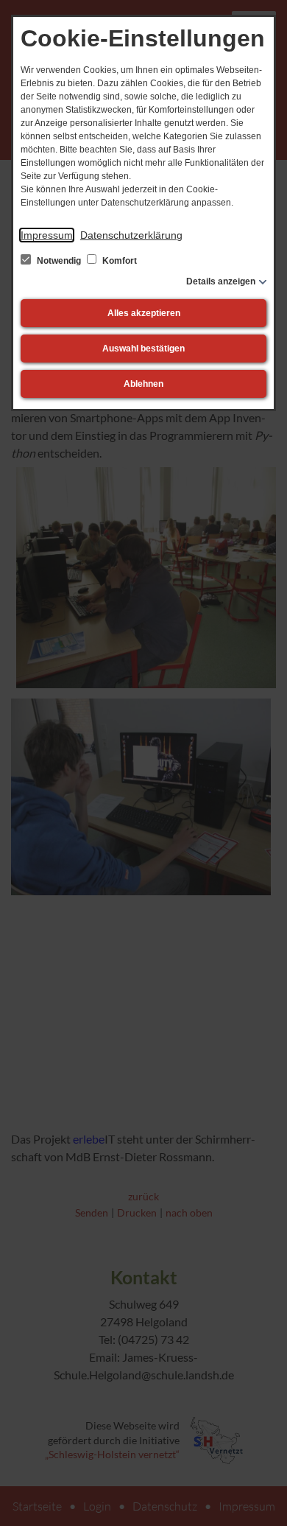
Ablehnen (143, 384)
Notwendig (59, 261)
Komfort (118, 261)
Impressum (47, 235)
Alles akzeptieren (143, 313)
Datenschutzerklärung (131, 235)
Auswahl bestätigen (143, 348)
